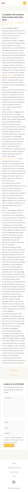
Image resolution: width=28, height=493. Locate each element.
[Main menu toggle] (25, 3)
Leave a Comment (8, 23)
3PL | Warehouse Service (14, 468)
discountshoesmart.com (10, 159)
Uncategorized (19, 23)
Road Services (14, 472)
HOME (14, 463)
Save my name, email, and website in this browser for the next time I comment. (13, 440)
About (14, 476)
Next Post (14, 375)
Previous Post (14, 370)
